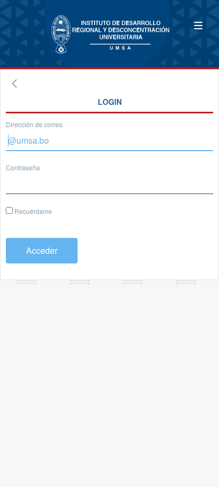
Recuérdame (32, 211)
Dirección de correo (34, 124)
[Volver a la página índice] (14, 83)
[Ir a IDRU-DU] (42, 28)
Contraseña (23, 167)
